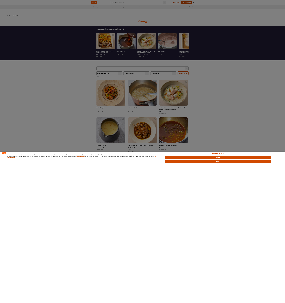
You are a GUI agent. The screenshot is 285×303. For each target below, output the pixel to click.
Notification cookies (80, 156)
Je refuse (218, 161)
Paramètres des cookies (218, 153)
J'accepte (218, 157)
